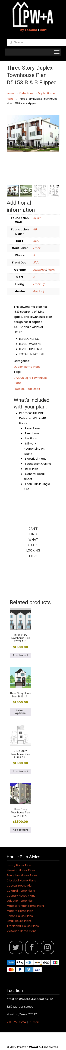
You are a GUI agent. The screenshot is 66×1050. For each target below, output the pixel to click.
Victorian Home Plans (21, 931)
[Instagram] (47, 947)
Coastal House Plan (20, 886)
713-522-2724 (16, 1022)
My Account (28, 30)
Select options (20, 712)
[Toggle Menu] (56, 52)
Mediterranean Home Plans (26, 906)
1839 (36, 241)
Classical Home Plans (21, 880)
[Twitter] (16, 947)
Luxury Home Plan (19, 865)
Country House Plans (21, 896)
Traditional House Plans (23, 926)
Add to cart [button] (20, 655)
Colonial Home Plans (21, 891)
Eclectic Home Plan (20, 901)
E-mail (34, 1022)
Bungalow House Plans (22, 875)
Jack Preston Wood (33, 14)
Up (43, 284)
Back (36, 291)
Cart (43, 30)
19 (34, 218)
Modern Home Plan (20, 911)
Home (10, 93)
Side (36, 262)
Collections (26, 93)
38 (38, 218)
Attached (39, 270)
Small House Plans (19, 921)
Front (36, 248)
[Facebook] (31, 947)
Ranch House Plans (20, 916)
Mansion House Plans (21, 870)
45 (35, 229)
